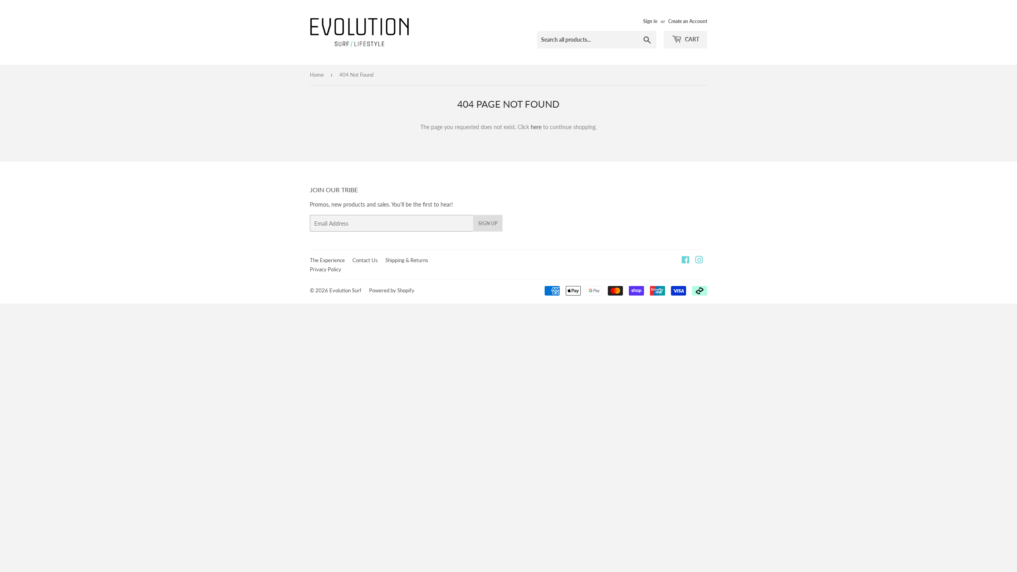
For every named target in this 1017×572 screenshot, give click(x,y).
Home (317, 75)
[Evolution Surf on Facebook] (685, 260)
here (536, 127)
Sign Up (487, 223)
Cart (691, 39)
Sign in (650, 21)
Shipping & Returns (406, 260)
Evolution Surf (345, 290)
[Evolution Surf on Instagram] (699, 260)
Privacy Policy (325, 269)
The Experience (327, 260)
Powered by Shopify (391, 290)
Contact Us (365, 260)
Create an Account (687, 21)
